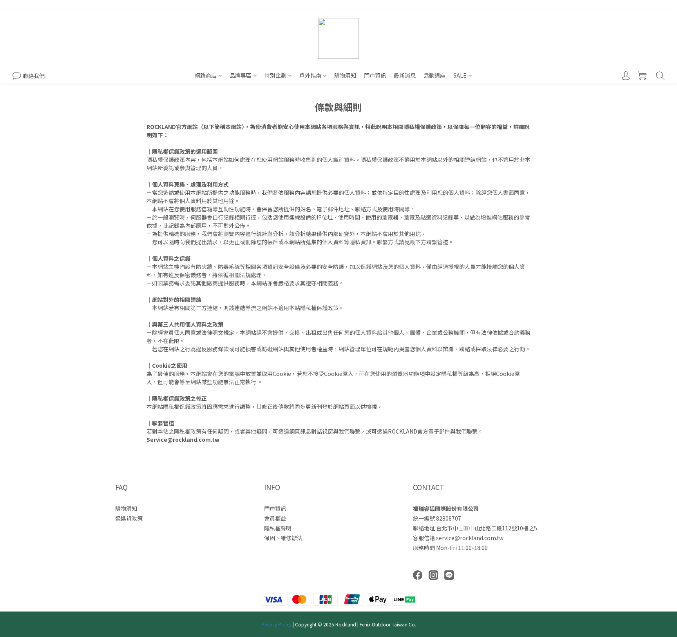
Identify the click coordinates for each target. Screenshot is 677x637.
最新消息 (405, 75)
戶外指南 (310, 75)
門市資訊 (375, 75)
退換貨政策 (129, 518)
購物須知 (345, 75)
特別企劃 (275, 75)
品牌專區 (241, 75)
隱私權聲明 (277, 528)
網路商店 (206, 75)
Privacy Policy (276, 624)
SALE (460, 75)
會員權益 (275, 518)
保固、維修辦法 (283, 538)
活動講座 (434, 75)
